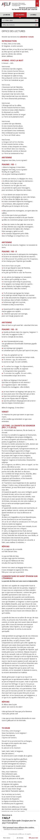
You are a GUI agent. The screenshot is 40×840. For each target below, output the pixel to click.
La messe (6, 15)
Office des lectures (19, 25)
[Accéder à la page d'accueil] (6, 4)
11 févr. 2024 (19, 20)
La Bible (33, 15)
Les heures (20, 15)
